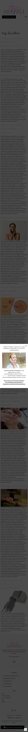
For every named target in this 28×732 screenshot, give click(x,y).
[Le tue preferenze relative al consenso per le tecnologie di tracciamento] (25, 729)
